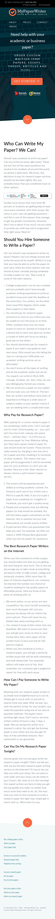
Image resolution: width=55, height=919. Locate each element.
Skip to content (30, 5)
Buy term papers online (12, 888)
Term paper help (10, 847)
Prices (27, 22)
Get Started (25, 81)
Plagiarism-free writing (12, 863)
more (26, 70)
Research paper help (11, 860)
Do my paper (8, 876)
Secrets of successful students (15, 856)
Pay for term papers (11, 880)
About (13, 22)
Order (12, 27)
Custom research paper (12, 872)
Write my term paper (11, 892)
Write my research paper (13, 896)
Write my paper (9, 843)
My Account (45, 5)
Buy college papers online (13, 839)
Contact (42, 22)
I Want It (44, 195)
